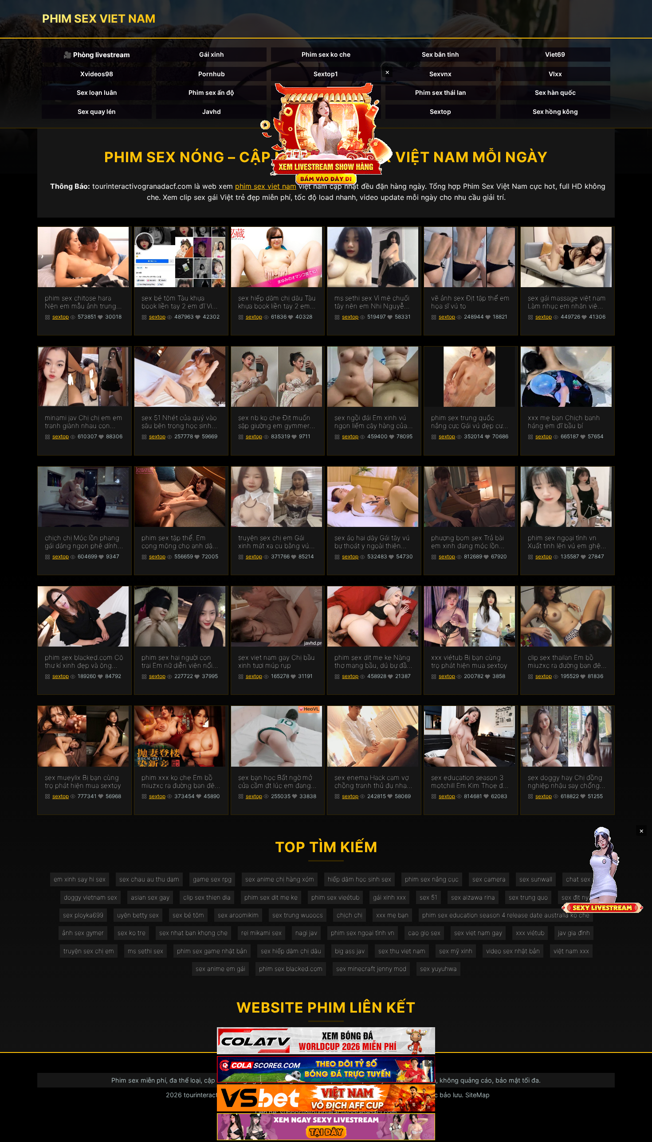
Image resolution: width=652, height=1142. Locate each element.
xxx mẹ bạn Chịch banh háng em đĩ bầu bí (564, 422)
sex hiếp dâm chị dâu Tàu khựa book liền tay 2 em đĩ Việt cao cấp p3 (277, 302)
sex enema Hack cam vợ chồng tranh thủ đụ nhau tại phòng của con (372, 782)
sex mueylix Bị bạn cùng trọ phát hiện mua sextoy (83, 782)
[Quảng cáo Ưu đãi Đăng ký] (326, 1069)
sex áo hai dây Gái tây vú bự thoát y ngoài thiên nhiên (372, 542)
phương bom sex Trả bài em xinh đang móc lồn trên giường (467, 542)
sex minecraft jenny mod (371, 968)
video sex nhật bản (513, 951)
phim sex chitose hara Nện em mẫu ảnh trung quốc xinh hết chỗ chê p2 (84, 302)
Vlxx (555, 74)
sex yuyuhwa (438, 968)
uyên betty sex (138, 915)
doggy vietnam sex (90, 897)
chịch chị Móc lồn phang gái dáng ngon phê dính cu (82, 542)
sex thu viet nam (401, 951)
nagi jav (306, 932)
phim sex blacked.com (290, 968)
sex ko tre (131, 932)
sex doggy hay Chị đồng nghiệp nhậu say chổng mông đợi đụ (565, 782)
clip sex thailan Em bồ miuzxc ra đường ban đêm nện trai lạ (567, 662)
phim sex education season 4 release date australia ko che (505, 915)
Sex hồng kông (555, 111)
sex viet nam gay (478, 932)
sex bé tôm (188, 915)
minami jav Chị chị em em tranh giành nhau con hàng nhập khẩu (83, 422)
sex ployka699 (83, 915)
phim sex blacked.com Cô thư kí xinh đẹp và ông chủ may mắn (84, 662)
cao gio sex (424, 932)
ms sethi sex (145, 951)
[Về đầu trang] (632, 1131)
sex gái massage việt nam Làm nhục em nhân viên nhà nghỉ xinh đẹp (567, 302)
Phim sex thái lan (440, 92)
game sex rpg (212, 879)
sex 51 (428, 897)
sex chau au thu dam (149, 879)
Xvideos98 (96, 74)
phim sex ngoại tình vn (362, 932)
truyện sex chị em (88, 951)
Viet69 (555, 54)
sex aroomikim (238, 915)
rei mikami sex (261, 932)
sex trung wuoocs (297, 915)
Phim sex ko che (326, 54)
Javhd (211, 111)
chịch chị (349, 915)
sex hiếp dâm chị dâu (291, 951)
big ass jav (350, 951)
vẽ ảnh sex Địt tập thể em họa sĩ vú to (470, 302)
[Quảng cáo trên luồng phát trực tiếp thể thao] (326, 1126)
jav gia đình (574, 932)
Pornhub (211, 74)
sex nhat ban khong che (193, 932)
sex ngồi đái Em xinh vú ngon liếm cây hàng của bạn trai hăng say (370, 422)
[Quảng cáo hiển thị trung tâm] (326, 132)
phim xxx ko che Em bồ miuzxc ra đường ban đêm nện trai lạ (180, 782)
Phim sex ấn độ (211, 92)
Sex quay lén (97, 111)
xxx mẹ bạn (392, 915)
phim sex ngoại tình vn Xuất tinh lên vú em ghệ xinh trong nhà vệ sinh (564, 542)
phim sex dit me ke (271, 897)
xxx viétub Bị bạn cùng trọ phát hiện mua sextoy (469, 662)
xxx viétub (530, 932)
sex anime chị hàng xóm (279, 879)
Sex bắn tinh (440, 54)
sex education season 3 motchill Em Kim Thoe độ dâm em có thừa (469, 782)
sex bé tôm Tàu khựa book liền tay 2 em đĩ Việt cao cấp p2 (179, 302)
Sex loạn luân (97, 92)
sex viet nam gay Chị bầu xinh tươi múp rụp (276, 662)
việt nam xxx (571, 951)
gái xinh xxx (389, 897)
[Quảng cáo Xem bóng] (326, 1040)
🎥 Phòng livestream (96, 55)
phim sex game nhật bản (212, 951)
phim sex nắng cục (432, 879)
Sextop (440, 111)
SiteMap (477, 1095)
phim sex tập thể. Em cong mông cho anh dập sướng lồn (178, 542)
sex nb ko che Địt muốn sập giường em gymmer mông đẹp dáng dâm (274, 422)
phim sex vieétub (335, 897)
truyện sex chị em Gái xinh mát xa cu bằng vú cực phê (273, 542)
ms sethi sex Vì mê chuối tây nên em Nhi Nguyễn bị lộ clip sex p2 (371, 302)
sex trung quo (528, 897)
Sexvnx (440, 74)
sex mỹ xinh (455, 951)
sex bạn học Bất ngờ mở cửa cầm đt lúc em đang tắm (275, 782)
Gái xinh (211, 54)
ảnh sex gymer (83, 932)
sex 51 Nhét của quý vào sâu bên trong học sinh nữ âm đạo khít (179, 422)
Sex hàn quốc (555, 92)
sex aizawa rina (473, 897)
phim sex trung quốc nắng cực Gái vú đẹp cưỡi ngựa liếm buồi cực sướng (469, 422)
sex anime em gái (220, 968)
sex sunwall (535, 879)
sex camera (489, 879)
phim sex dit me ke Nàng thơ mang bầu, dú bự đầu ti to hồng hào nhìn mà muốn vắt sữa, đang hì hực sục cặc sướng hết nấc (372, 662)
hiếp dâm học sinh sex (359, 879)
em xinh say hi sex (80, 879)
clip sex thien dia (207, 897)
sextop (60, 316)
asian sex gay (150, 897)
